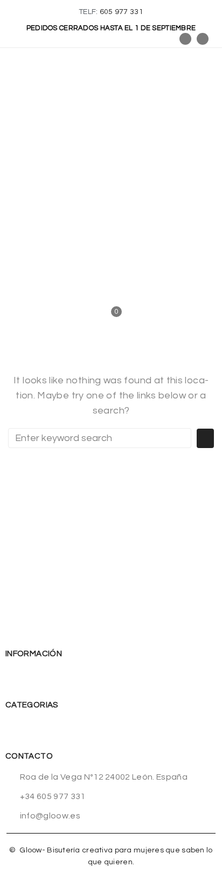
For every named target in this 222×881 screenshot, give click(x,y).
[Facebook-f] (185, 39)
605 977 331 (121, 12)
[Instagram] (203, 39)
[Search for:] (99, 438)
